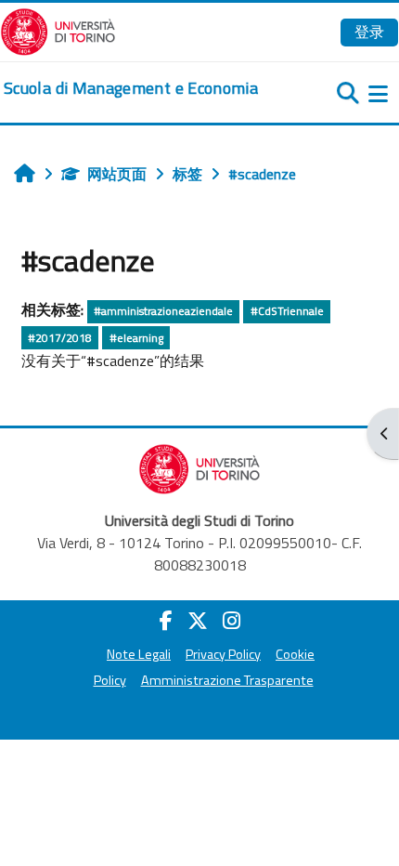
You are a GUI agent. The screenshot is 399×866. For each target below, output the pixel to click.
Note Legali (139, 654)
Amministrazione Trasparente (227, 680)
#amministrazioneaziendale (163, 311)
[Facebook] (166, 620)
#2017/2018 (60, 338)
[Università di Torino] (58, 30)
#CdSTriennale (287, 311)
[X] (197, 620)
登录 (369, 31)
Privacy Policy (223, 654)
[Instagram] (231, 620)
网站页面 (117, 174)
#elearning (136, 338)
